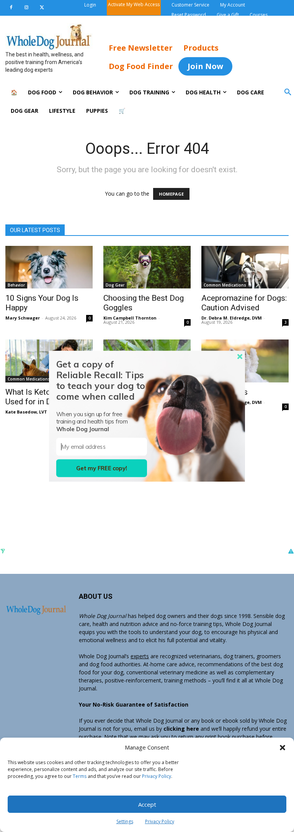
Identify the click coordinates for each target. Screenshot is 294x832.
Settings (124, 821)
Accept (147, 804)
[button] (282, 747)
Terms (80, 776)
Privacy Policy (156, 776)
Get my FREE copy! (101, 468)
